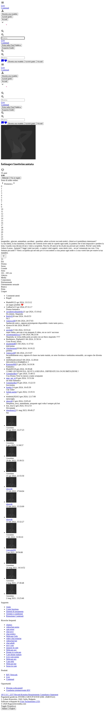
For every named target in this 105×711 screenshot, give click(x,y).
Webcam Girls (12, 636)
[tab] (55, 296)
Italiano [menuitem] (4, 709)
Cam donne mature (14, 655)
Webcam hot (11, 664)
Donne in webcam (13, 652)
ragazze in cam (12, 648)
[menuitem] (3, 6)
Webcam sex (11, 659)
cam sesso (10, 629)
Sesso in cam (11, 666)
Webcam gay (11, 650)
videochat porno (12, 627)
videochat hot (11, 641)
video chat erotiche (13, 638)
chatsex (9, 625)
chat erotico (10, 634)
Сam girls (10, 661)
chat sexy (10, 632)
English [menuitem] (12, 709)
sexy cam (10, 645)
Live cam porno (12, 657)
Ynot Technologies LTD (30, 701)
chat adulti (10, 643)
